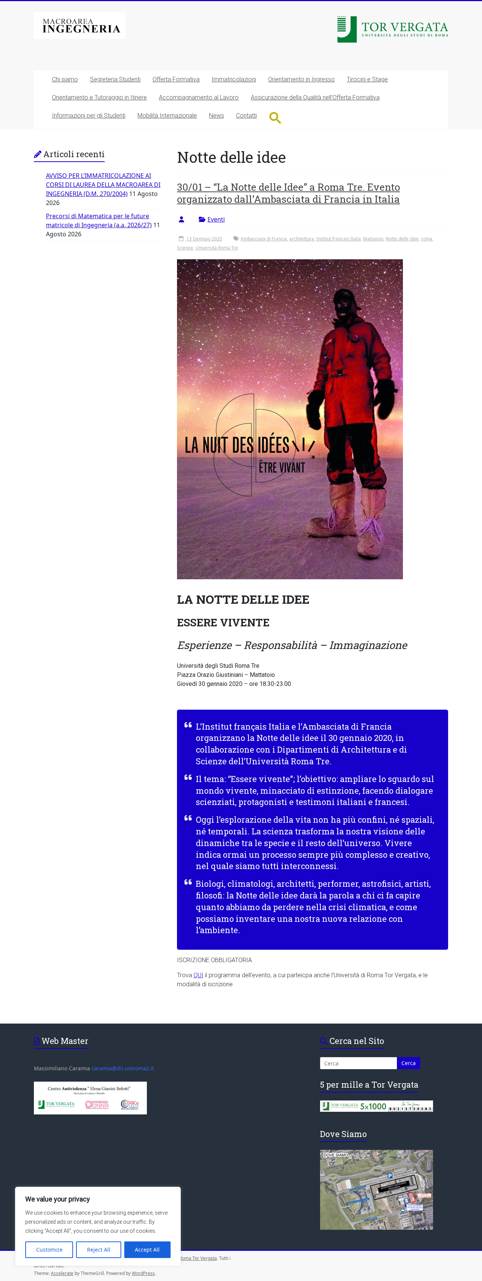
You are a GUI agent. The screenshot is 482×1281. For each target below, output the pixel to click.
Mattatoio (373, 239)
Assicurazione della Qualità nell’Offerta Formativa (315, 97)
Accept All (147, 1249)
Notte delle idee (402, 239)
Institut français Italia (338, 239)
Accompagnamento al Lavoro (199, 97)
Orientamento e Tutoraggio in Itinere (99, 97)
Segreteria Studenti (115, 79)
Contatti (246, 115)
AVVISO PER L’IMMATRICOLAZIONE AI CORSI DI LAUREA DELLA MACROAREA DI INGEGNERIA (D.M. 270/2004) (103, 184)
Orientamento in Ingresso (301, 79)
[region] (98, 1226)
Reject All (98, 1249)
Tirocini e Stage (367, 79)
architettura (301, 239)
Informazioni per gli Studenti (88, 115)
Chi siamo (65, 79)
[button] (275, 118)
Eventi (216, 219)
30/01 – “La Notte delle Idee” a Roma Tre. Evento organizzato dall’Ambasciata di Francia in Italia (288, 193)
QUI (198, 975)
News (216, 115)
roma (426, 239)
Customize (49, 1249)
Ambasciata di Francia (264, 239)
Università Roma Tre (216, 248)
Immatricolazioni (234, 79)
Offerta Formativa (176, 79)
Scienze (185, 248)
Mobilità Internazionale (167, 115)
